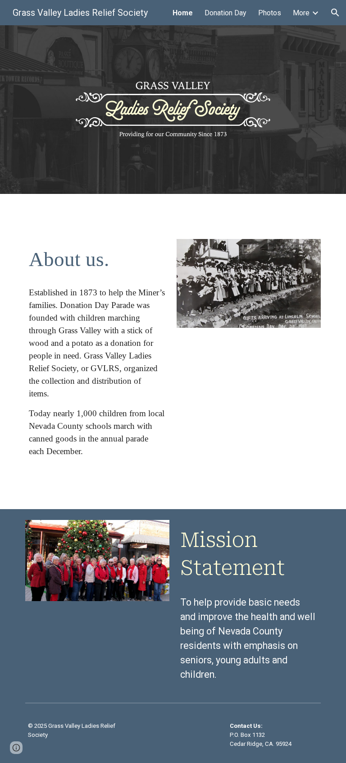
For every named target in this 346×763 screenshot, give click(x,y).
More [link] (301, 13)
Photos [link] (269, 13)
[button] (335, 12)
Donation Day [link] (225, 13)
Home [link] (183, 13)
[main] (97, 259)
